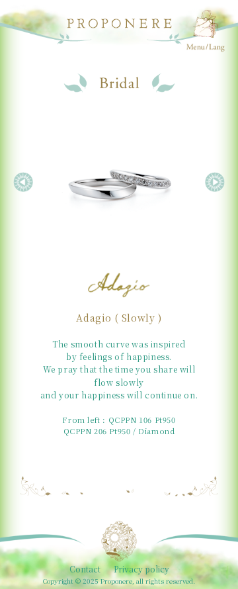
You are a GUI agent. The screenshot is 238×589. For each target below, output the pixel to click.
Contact (84, 569)
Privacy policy (141, 569)
